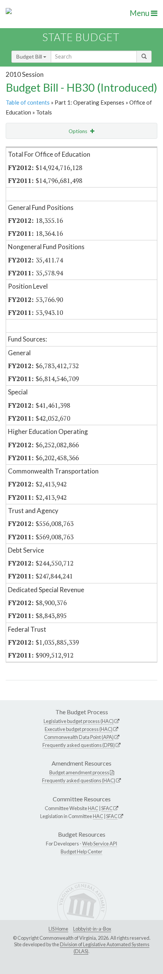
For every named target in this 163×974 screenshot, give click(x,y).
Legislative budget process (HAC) (79, 721)
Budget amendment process (79, 772)
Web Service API (99, 844)
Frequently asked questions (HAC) (78, 780)
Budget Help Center (81, 851)
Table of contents (28, 102)
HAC (93, 808)
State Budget (80, 37)
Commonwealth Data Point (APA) (79, 737)
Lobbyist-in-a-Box (92, 929)
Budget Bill (29, 56)
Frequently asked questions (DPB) (78, 745)
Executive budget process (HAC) (79, 729)
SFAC (107, 808)
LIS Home (58, 929)
